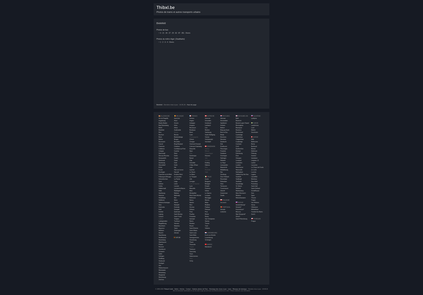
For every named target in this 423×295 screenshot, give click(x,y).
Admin (176, 289)
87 (179, 33)
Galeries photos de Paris (200, 289)
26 (166, 33)
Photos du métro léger (170, 39)
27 (170, 33)
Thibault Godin (168, 289)
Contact (188, 289)
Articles (182, 289)
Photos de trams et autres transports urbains (178, 12)
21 (163, 33)
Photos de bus (162, 30)
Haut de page (191, 105)
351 (183, 33)
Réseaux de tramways (240, 289)
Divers (188, 33)
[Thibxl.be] (165, 10)
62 (176, 33)
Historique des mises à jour (218, 289)
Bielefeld (161, 23)
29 (173, 33)
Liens (229, 289)
